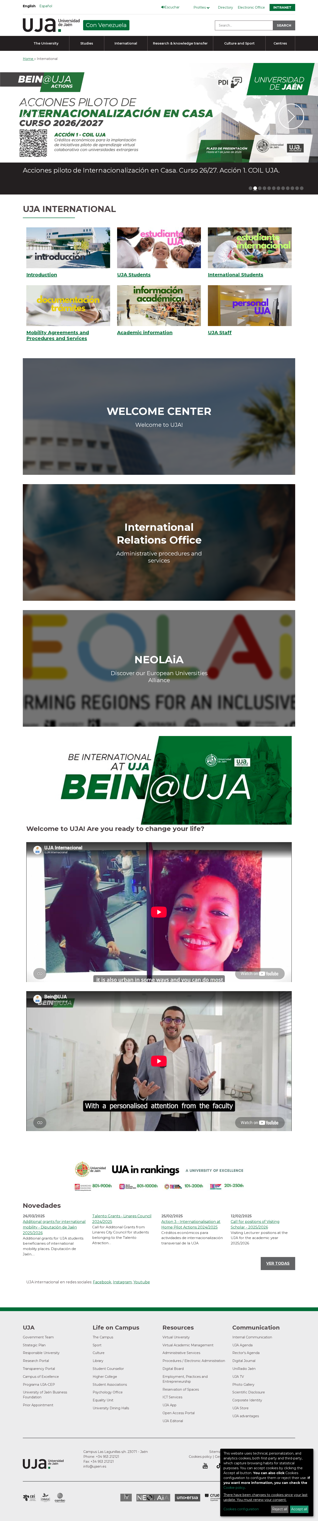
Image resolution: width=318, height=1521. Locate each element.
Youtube (141, 1282)
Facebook (102, 1282)
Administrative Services (181, 1353)
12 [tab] (301, 188)
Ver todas (278, 1263)
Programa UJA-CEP (39, 1384)
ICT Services (172, 1397)
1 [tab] (250, 188)
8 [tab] (283, 188)
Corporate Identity (247, 1400)
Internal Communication (252, 1337)
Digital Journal (243, 1361)
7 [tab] (278, 188)
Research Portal (36, 1361)
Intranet (282, 7)
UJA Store (240, 1408)
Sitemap (216, 1452)
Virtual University (176, 1337)
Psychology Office (108, 1392)
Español (45, 6)
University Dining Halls (111, 1408)
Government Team (38, 1337)
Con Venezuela (106, 25)
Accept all (299, 1509)
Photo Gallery (243, 1384)
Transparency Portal (39, 1369)
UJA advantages (245, 1416)
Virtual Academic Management (187, 1345)
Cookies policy (200, 1457)
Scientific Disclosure (248, 1392)
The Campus (103, 1337)
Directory (225, 7)
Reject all (279, 1509)
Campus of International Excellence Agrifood (45, 1498)
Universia (187, 1497)
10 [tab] (292, 188)
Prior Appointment (38, 1405)
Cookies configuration (241, 1509)
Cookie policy (234, 1488)
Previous (27, 117)
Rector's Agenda (246, 1353)
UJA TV (238, 1377)
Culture (99, 1353)
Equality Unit (103, 1400)
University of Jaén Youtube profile (205, 1466)
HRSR (126, 1497)
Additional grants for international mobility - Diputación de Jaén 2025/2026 (54, 1227)
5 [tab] (269, 188)
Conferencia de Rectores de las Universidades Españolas (213, 1497)
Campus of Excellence (41, 1377)
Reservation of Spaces (180, 1389)
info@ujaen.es (94, 1466)
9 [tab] (287, 188)
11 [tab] (297, 188)
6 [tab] (273, 188)
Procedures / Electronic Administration (193, 1361)
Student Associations (110, 1384)
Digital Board (173, 1369)
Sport (97, 1345)
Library (98, 1361)
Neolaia (153, 1497)
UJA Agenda (242, 1345)
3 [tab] (259, 188)
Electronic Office (251, 7)
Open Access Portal (178, 1413)
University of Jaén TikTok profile (219, 1466)
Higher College (105, 1377)
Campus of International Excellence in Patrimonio (29, 1498)
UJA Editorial (172, 1421)
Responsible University (41, 1353)
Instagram (122, 1282)
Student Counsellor (108, 1369)
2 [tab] (255, 188)
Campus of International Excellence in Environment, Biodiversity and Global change (60, 1498)
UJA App (169, 1405)
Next (291, 117)
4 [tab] (264, 188)
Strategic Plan (34, 1345)
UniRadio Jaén (244, 1369)
